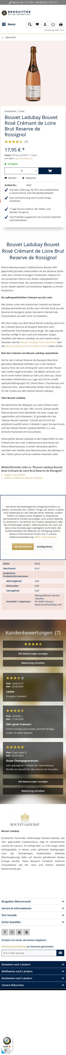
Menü (11, 24)
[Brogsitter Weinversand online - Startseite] (16, 13)
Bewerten (30, 177)
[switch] (7, 1050)
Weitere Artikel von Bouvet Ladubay (23, 477)
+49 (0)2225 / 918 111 (46, 2)
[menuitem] (8, 24)
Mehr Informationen (46, 537)
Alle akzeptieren (23, 546)
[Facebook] (5, 932)
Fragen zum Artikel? (14, 474)
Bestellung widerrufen (54, 30)
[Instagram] (12, 932)
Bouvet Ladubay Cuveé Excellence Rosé (27, 346)
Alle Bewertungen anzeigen (33, 653)
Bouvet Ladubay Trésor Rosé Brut (38, 342)
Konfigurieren (44, 546)
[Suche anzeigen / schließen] (29, 24)
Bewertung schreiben (33, 662)
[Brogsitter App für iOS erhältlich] (19, 932)
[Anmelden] (53, 24)
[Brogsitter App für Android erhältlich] (26, 932)
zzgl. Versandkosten (23, 158)
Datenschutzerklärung (14, 946)
